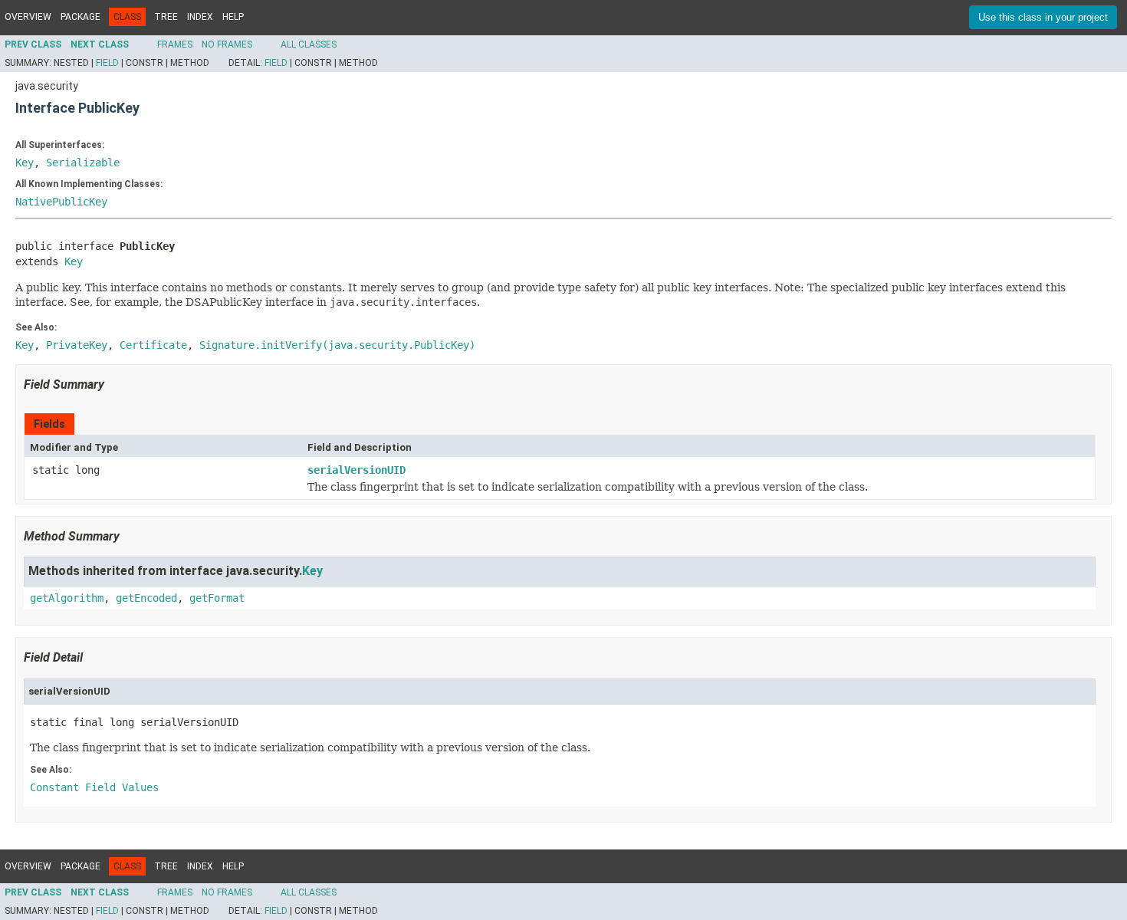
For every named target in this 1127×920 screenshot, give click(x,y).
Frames (174, 44)
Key (24, 162)
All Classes (309, 44)
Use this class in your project (1043, 17)
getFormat (217, 598)
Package (80, 17)
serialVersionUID (356, 470)
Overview (28, 17)
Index (200, 17)
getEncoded (146, 598)
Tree (166, 17)
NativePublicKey (61, 202)
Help (233, 17)
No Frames (227, 44)
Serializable (83, 162)
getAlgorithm (67, 598)
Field (107, 63)
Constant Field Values (94, 787)
